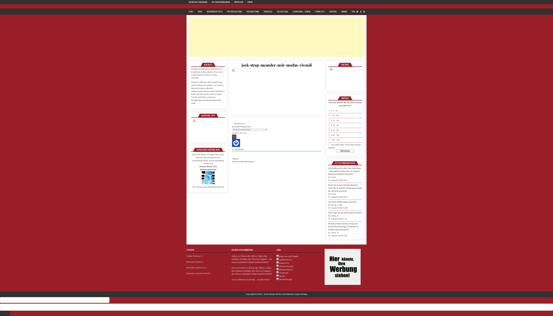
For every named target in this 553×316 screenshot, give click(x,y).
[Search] (364, 12)
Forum (250, 2)
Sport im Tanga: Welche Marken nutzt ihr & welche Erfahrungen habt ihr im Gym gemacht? (345, 188)
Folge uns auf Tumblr (288, 256)
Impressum (238, 2)
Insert (5, 313)
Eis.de (282, 276)
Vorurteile (268, 11)
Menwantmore (286, 270)
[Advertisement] (275, 37)
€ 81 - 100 (335, 140)
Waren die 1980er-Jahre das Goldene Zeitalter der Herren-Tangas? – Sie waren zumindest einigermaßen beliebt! (252, 259)
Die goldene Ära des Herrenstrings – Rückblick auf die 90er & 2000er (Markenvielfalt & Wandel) (344, 171)
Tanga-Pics (284, 263)
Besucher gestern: (195, 268)
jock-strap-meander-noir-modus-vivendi (277, 65)
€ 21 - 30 (335, 120)
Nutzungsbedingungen (221, 2)
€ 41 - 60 (335, 130)
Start (191, 11)
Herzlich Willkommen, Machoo (342, 202)
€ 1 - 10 (334, 111)
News (200, 11)
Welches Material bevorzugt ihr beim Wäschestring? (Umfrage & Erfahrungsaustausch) (343, 227)
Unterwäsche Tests (214, 11)
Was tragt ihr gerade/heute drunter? (345, 213)
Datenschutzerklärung (198, 2)
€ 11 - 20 (335, 115)
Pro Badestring (253, 11)
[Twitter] (357, 12)
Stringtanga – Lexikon (301, 11)
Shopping (333, 11)
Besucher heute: (194, 262)
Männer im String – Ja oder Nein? (254, 280)
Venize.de (283, 273)
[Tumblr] (360, 12)
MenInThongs (285, 279)
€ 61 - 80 (335, 135)
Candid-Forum (285, 260)
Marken (344, 11)
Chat (353, 11)
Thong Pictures (286, 266)
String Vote (320, 11)
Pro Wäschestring (234, 11)
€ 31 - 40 (335, 125)
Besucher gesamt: (194, 273)
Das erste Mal (282, 11)
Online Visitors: (193, 256)
